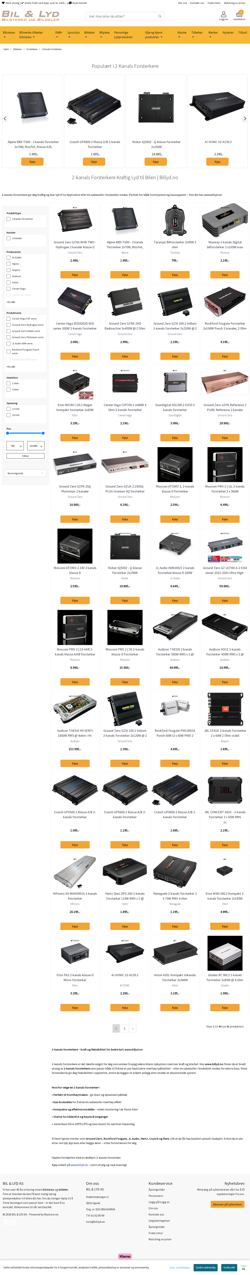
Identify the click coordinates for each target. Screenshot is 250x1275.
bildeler (63, 1189)
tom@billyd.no (95, 1221)
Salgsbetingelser (159, 1220)
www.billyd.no (79, 1165)
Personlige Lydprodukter (123, 35)
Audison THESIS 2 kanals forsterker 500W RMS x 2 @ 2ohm (175, 654)
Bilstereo (9, 33)
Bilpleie (104, 33)
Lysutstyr (74, 33)
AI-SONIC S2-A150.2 (218, 142)
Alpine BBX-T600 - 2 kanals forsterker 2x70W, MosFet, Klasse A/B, (125, 247)
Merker (213, 33)
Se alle (11, 302)
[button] (5, 119)
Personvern (156, 1196)
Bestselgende (15, 473)
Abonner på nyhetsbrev (227, 1204)
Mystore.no (51, 1214)
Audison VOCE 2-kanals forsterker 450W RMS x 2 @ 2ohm (225, 654)
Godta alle (229, 1267)
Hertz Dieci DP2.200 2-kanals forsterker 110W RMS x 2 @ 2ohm (125, 898)
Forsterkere (31, 49)
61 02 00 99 (97, 1215)
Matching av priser (234, 3)
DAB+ (58, 33)
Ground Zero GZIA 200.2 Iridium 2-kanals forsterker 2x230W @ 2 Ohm (175, 328)
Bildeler (89, 33)
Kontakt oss (197, 3)
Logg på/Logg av (159, 1202)
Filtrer (25, 456)
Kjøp (32, 161)
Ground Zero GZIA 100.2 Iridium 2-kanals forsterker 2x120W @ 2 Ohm (125, 735)
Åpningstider (157, 1189)
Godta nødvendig (205, 1267)
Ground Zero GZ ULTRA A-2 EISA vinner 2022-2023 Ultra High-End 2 (225, 573)
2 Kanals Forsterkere (51, 49)
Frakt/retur (214, 3)
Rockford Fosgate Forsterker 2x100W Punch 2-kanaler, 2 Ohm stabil (225, 328)
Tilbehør (197, 33)
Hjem (6, 49)
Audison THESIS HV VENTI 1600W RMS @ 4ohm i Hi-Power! (75, 735)
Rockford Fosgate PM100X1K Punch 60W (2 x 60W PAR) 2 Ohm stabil (175, 735)
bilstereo (48, 1189)
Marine (182, 33)
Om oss (182, 3)
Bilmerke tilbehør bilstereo (31, 35)
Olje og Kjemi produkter (153, 35)
